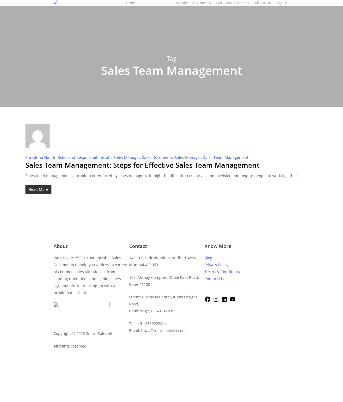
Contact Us (214, 278)
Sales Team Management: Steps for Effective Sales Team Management (142, 165)
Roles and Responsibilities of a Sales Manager (99, 157)
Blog (208, 257)
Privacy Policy (216, 264)
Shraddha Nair (38, 157)
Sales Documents (157, 157)
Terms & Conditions (222, 271)
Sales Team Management (225, 157)
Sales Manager (188, 157)
